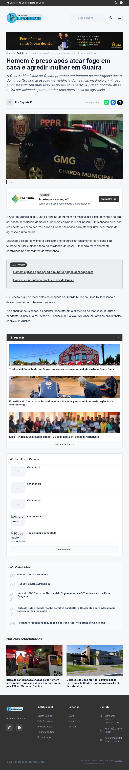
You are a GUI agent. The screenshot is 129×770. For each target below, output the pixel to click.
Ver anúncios (64, 549)
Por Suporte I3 (23, 102)
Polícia (20, 53)
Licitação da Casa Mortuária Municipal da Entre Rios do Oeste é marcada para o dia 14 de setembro (93, 683)
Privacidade (44, 737)
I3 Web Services (97, 763)
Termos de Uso (46, 731)
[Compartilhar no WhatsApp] (106, 102)
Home (9, 53)
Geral (71, 715)
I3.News (119, 760)
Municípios (74, 721)
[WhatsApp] (115, 2)
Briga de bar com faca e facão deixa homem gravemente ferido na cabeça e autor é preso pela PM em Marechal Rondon (33, 683)
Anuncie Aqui (44, 726)
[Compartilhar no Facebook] (113, 102)
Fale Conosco (45, 721)
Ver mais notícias (64, 444)
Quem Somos (44, 715)
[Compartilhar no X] (120, 102)
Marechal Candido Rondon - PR (112, 719)
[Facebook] (121, 2)
